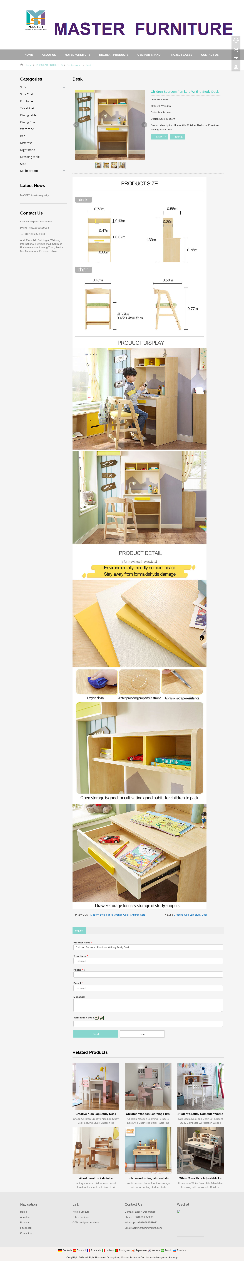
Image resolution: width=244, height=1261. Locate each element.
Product (24, 1222)
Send (96, 1034)
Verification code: (84, 1017)
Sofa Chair (27, 94)
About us (25, 1217)
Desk (88, 65)
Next (144, 125)
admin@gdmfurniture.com (147, 1227)
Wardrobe (27, 129)
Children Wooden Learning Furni (148, 1113)
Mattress (26, 143)
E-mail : (79, 983)
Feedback (25, 1227)
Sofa (23, 87)
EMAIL (178, 136)
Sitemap (173, 1257)
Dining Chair (28, 122)
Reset (142, 1034)
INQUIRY (160, 136)
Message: (79, 996)
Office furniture (81, 1217)
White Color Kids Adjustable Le (200, 1178)
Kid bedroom (74, 65)
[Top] (235, 68)
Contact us (26, 1233)
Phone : (79, 969)
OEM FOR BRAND (149, 54)
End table (26, 101)
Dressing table (30, 157)
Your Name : (81, 956)
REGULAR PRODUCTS (113, 54)
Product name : (83, 942)
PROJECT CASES (181, 54)
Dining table (28, 115)
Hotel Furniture (81, 1211)
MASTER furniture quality (34, 195)
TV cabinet (27, 108)
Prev (76, 125)
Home (28, 65)
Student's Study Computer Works (200, 1113)
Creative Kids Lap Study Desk (190, 914)
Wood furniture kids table (96, 1178)
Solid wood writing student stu (148, 1178)
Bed (22, 136)
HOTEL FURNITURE (77, 54)
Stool (23, 164)
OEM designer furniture (86, 1222)
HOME (29, 54)
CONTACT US (210, 54)
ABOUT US (49, 54)
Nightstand (27, 150)
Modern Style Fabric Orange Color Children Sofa (117, 914)
